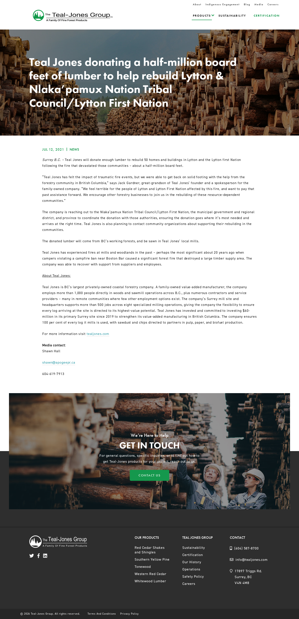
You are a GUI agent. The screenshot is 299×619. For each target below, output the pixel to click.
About (197, 4)
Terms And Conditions (102, 614)
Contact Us (149, 475)
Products (202, 15)
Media (258, 4)
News (74, 149)
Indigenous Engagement (223, 4)
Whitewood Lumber (150, 581)
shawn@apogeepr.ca (58, 362)
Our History (191, 562)
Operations (191, 569)
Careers (273, 4)
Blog (247, 4)
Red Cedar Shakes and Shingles (150, 549)
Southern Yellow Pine (152, 559)
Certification (267, 15)
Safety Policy (193, 576)
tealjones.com (98, 333)
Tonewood (143, 566)
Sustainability (232, 15)
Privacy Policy (129, 614)
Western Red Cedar (150, 574)
